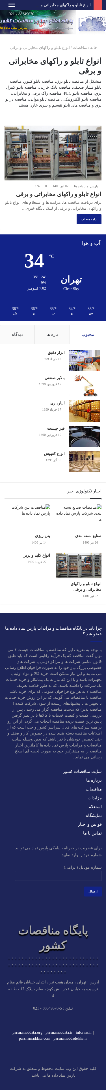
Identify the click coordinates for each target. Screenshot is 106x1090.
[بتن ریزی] (27, 517)
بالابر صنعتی (55, 378)
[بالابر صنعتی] (84, 385)
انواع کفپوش (54, 454)
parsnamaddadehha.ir (70, 1038)
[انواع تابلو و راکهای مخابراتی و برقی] (53, 153)
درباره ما (94, 780)
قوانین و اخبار (90, 824)
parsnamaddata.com (34, 1038)
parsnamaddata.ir (59, 1032)
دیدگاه (17, 334)
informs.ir (84, 1032)
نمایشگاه (94, 815)
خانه (94, 47)
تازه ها (52, 334)
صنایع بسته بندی (88, 536)
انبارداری (57, 403)
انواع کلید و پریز (37, 555)
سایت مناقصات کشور (82, 771)
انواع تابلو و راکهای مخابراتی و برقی (61, 5)
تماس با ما (92, 833)
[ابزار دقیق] (84, 360)
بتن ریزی (42, 536)
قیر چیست (56, 428)
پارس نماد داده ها (86, 186)
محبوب (87, 334)
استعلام (95, 806)
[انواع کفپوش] (84, 461)
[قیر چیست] (84, 436)
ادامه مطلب (89, 219)
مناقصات (80, 47)
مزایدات (95, 798)
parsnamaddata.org (27, 1032)
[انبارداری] (84, 411)
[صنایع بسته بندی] (78, 517)
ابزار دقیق (56, 352)
